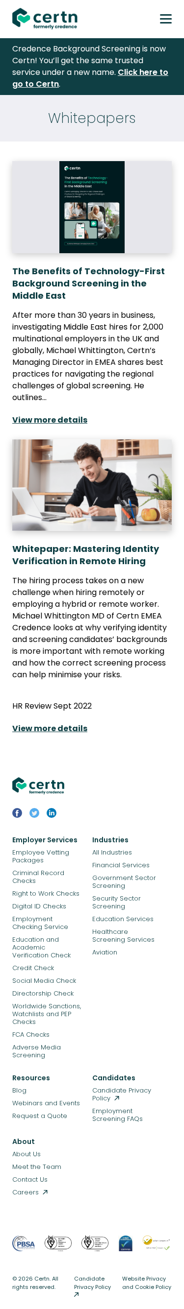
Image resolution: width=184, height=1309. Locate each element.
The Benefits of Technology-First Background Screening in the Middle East (88, 283)
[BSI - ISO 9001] (58, 1248)
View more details (49, 420)
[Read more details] (92, 207)
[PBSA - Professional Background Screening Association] (23, 1248)
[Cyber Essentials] (125, 1248)
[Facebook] (17, 814)
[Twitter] (34, 814)
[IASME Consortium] (157, 1248)
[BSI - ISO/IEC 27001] (94, 1248)
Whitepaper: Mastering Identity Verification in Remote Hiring (85, 555)
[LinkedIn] (51, 814)
